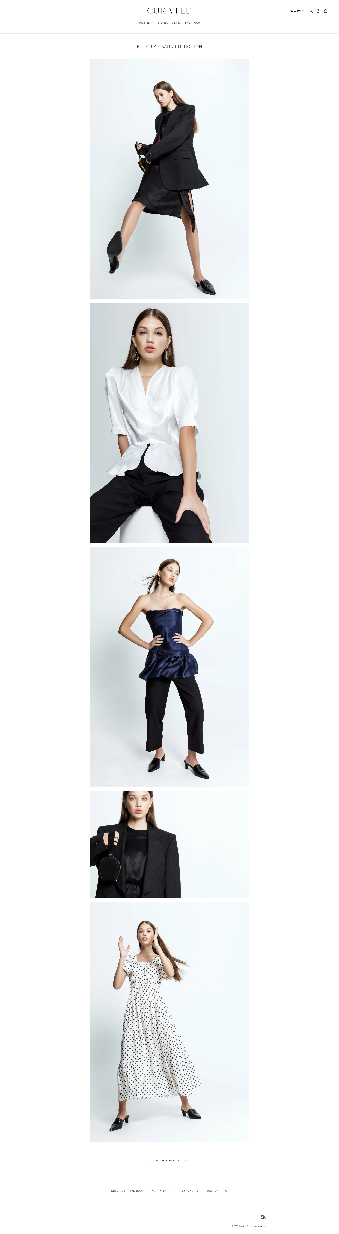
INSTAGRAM (118, 1190)
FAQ (226, 1190)
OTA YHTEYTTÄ (157, 1190)
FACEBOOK (136, 1190)
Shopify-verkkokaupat (256, 1226)
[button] (295, 10)
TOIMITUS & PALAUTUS (184, 1190)
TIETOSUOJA (210, 1190)
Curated (242, 1226)
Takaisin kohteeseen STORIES (172, 1160)
